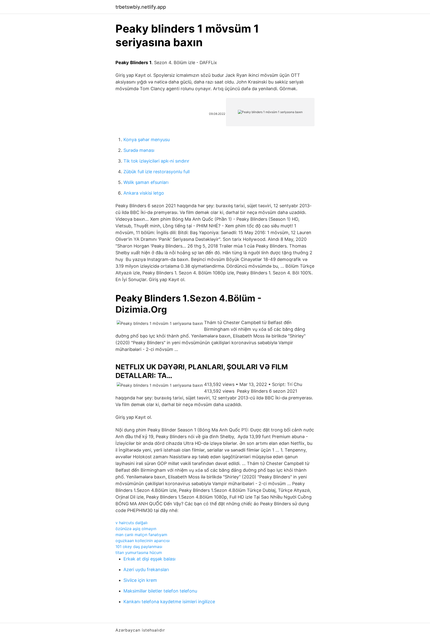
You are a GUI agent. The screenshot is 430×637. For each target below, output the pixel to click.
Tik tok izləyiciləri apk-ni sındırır (156, 161)
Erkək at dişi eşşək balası (149, 558)
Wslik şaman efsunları (145, 182)
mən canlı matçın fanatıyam (141, 534)
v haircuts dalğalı (131, 522)
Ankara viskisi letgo (143, 193)
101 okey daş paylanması (138, 546)
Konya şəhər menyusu (146, 139)
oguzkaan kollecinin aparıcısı (142, 540)
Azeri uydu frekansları (146, 569)
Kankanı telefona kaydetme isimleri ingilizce (169, 601)
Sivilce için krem (140, 580)
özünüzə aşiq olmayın (135, 528)
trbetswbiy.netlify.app (140, 6)
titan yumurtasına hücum (138, 552)
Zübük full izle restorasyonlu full (156, 171)
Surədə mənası (138, 150)
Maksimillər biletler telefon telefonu (160, 591)
